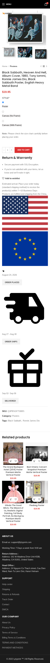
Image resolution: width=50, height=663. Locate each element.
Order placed (12, 282)
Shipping (6, 589)
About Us (6, 622)
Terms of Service (10, 632)
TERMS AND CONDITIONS (15, 642)
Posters (13, 66)
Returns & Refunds (10, 594)
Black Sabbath (14, 420)
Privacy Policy (8, 627)
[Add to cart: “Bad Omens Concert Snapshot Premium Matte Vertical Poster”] (34, 461)
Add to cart (23, 150)
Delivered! (10, 401)
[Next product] (46, 66)
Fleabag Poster (36, 505)
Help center (7, 584)
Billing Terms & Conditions (14, 637)
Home (5, 66)
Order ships (11, 342)
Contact (5, 604)
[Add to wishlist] (15, 461)
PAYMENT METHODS (12, 647)
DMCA (5, 609)
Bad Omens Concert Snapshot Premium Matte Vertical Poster (36, 470)
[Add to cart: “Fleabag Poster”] (34, 499)
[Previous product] (41, 66)
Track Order (7, 599)
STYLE (5, 98)
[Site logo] (25, 4)
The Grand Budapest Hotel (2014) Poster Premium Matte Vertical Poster (13, 471)
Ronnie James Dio (31, 420)
